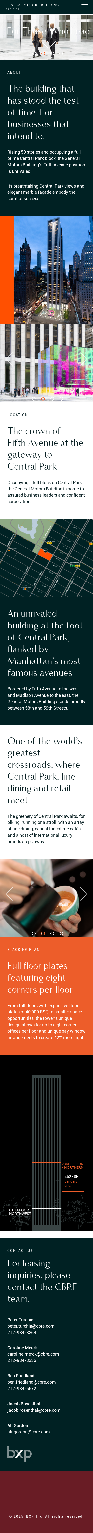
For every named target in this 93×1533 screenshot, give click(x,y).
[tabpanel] (46, 363)
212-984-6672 (21, 1388)
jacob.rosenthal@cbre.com (34, 1410)
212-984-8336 (21, 1360)
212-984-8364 (21, 1332)
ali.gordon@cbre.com (28, 1431)
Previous (9, 358)
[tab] (34, 53)
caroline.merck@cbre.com (33, 1354)
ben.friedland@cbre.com (31, 1382)
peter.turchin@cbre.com (31, 1326)
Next (83, 358)
